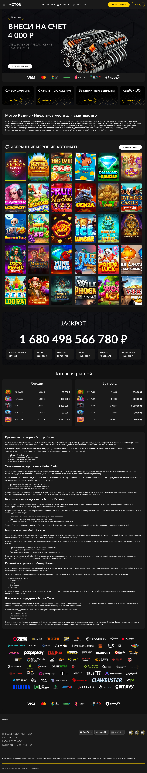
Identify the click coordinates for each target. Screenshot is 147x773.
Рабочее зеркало (12, 741)
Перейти (13, 100)
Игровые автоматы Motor (17, 734)
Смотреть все (130, 147)
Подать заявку (20, 66)
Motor (15, 4)
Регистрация (119, 5)
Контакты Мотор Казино (17, 745)
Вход (138, 5)
